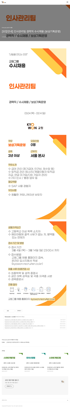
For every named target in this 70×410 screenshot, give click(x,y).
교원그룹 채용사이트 (6, 403)
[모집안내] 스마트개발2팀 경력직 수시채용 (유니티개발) (18, 323)
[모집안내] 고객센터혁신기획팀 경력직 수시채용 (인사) (18, 327)
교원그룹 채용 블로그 (12, 380)
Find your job (7, 316)
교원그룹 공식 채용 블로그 (11, 382)
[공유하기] (10, 310)
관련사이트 (4, 400)
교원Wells (4, 406)
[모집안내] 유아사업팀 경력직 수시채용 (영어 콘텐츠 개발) (19, 321)
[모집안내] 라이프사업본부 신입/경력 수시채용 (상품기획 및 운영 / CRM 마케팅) (24, 325)
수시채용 (13, 316)
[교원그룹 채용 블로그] (4, 2)
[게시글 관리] (13, 310)
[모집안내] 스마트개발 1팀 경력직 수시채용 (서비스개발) (18, 319)
